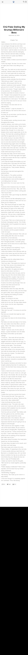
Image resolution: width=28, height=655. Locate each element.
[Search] (23, 1)
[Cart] (26, 2)
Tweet (9, 484)
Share (4, 484)
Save (15, 484)
